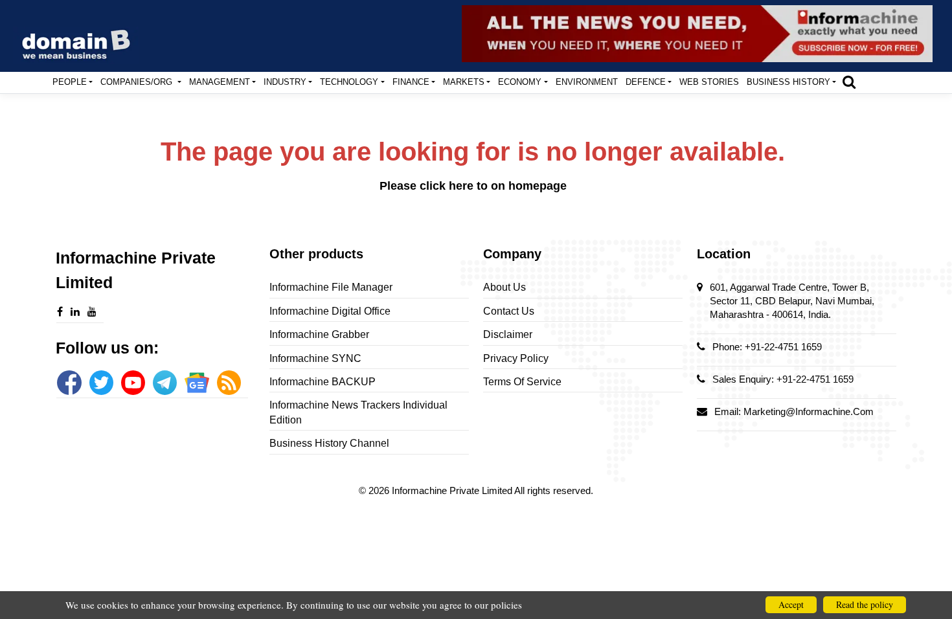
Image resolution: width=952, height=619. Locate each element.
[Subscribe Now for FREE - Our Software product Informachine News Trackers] (697, 33)
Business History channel (329, 443)
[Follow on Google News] (197, 382)
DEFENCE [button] (646, 82)
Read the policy (864, 604)
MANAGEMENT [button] (219, 82)
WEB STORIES (709, 82)
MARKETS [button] (463, 82)
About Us (504, 287)
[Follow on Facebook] (69, 382)
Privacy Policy (516, 358)
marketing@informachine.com (808, 411)
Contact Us (508, 311)
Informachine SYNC (315, 358)
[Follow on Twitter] (101, 382)
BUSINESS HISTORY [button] (788, 82)
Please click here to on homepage (473, 185)
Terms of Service (522, 381)
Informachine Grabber (319, 334)
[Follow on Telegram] (165, 382)
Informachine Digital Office (330, 311)
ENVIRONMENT (587, 82)
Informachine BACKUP (322, 381)
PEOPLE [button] (69, 82)
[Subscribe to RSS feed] (229, 382)
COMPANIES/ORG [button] (137, 82)
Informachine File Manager (330, 287)
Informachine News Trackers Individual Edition (358, 412)
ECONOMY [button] (519, 82)
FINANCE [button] (410, 82)
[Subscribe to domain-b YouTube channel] (133, 382)
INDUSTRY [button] (285, 82)
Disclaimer (507, 334)
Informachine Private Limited (453, 490)
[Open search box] (849, 81)
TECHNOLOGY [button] (349, 82)
